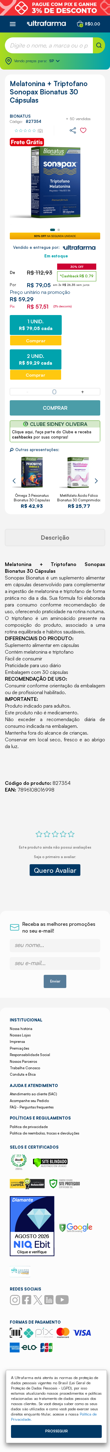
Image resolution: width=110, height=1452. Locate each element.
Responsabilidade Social (30, 1055)
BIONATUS (20, 116)
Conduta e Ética (23, 1074)
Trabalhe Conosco (25, 1068)
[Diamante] (32, 1227)
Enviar (55, 981)
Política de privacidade (29, 1127)
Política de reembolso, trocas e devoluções (44, 1133)
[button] (52, 230)
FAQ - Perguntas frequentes (31, 1107)
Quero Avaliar (55, 870)
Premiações (19, 1048)
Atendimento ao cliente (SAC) (33, 1094)
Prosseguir (56, 1431)
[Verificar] (50, 1166)
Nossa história (21, 1029)
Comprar (55, 408)
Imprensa (17, 1042)
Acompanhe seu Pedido (29, 1101)
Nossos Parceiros (23, 1061)
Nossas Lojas (20, 1035)
